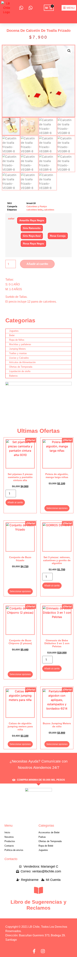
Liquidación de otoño (19, 371)
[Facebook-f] (34, 951)
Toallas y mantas (18, 353)
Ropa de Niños (16, 340)
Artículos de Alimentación (22, 362)
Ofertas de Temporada (20, 366)
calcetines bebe (35, 209)
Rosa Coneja (58, 235)
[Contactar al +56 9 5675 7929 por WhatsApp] (30, 8)
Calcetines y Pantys (37, 206)
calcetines (49, 209)
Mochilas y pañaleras (20, 344)
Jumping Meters (17, 348)
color (11, 218)
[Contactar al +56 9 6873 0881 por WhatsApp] (21, 8)
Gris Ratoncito (32, 228)
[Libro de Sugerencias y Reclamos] (38, 890)
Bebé (12, 335)
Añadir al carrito (37, 263)
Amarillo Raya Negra (31, 220)
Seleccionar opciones (57, 508)
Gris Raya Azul (32, 235)
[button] (69, 51)
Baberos (13, 375)
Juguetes (14, 331)
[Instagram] (43, 951)
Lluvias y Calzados (19, 357)
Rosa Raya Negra (33, 243)
